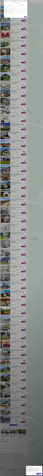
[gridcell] (13, 7)
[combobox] (9, 1)
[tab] (14, 3)
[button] (16, 1)
